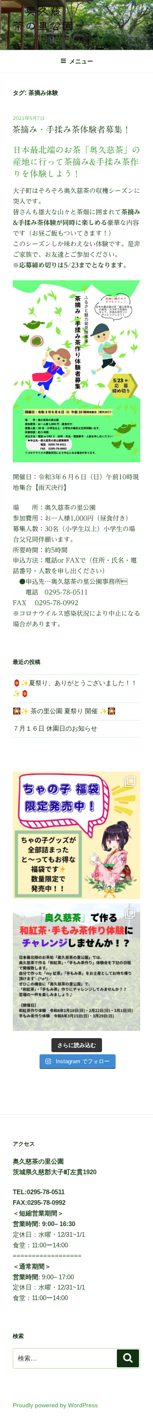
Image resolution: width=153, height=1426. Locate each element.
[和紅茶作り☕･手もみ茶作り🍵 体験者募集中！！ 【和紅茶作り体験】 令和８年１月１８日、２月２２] (76, 967)
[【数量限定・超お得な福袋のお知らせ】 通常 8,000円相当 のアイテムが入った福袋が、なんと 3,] (76, 835)
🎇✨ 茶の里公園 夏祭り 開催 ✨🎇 (64, 710)
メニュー (81, 61)
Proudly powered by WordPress (55, 1405)
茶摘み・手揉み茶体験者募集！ (71, 129)
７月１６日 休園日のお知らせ (55, 728)
